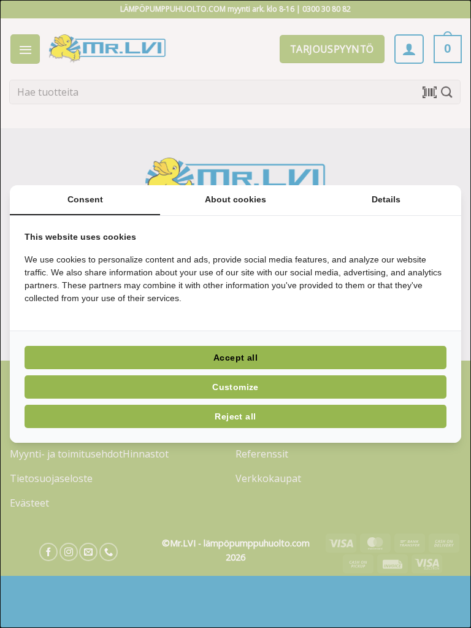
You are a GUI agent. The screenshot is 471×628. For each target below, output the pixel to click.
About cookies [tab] (235, 199)
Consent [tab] (85, 199)
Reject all (235, 416)
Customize (235, 387)
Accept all (235, 357)
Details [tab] (386, 199)
